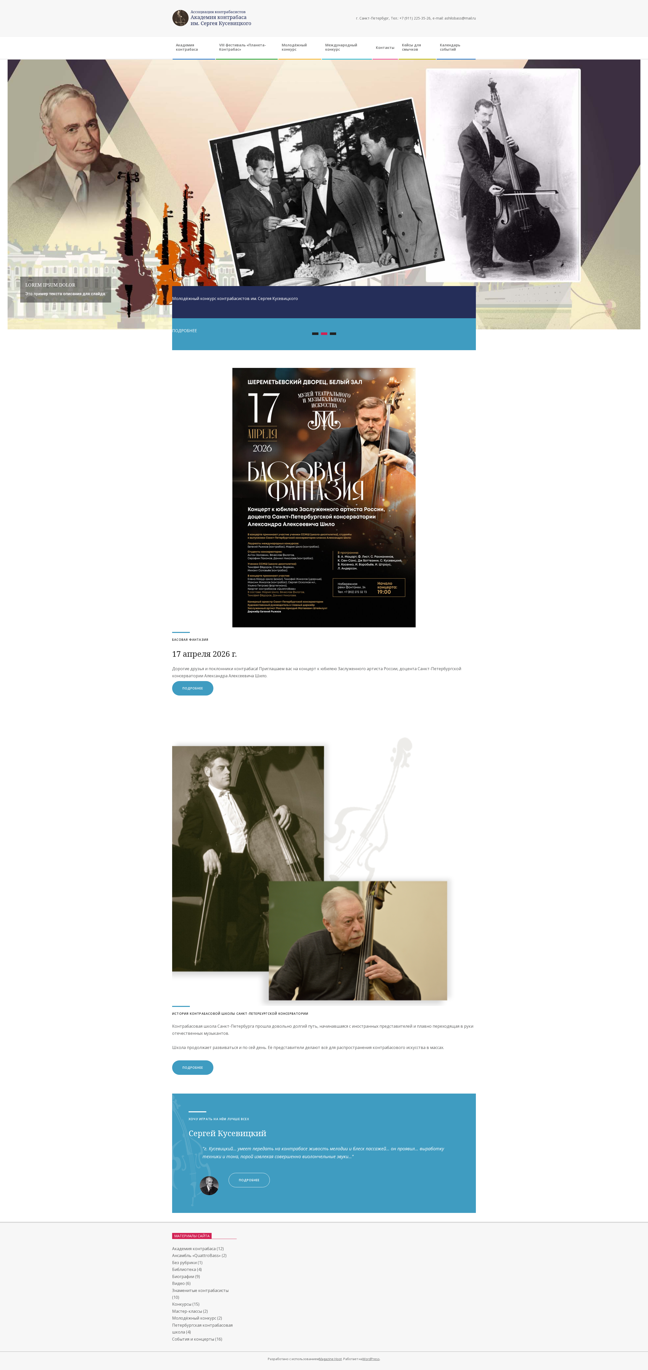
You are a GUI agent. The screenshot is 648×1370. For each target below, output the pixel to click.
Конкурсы (181, 1304)
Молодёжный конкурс (194, 1318)
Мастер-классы (187, 1311)
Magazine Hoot (330, 1359)
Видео (178, 1283)
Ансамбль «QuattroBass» (196, 1255)
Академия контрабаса (194, 1248)
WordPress (371, 1359)
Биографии (183, 1276)
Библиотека (184, 1269)
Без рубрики (184, 1262)
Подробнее (193, 1067)
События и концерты (193, 1339)
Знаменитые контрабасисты (200, 1290)
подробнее (193, 688)
